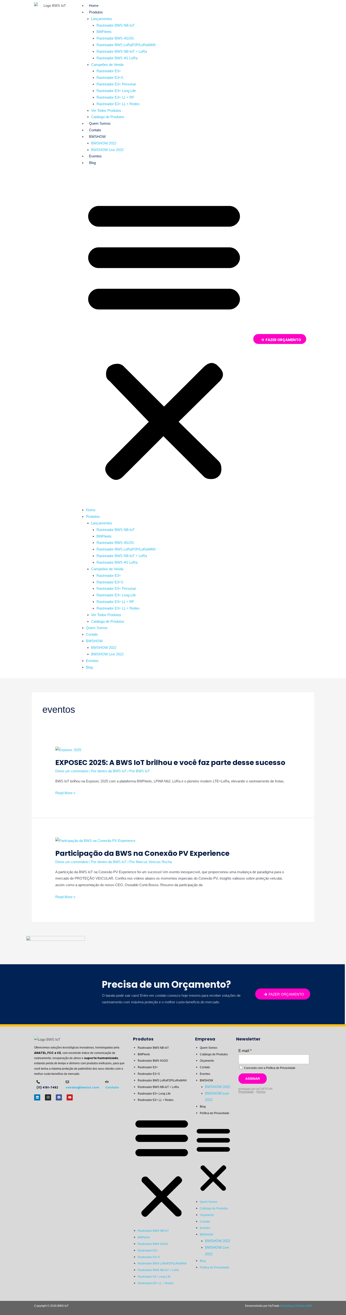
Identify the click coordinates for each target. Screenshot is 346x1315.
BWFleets (104, 32)
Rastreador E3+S (110, 78)
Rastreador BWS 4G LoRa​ (117, 58)
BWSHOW (97, 137)
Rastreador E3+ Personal (116, 84)
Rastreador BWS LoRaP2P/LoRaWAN (126, 45)
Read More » (65, 793)
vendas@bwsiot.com (82, 1087)
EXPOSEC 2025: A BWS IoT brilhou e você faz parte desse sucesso (170, 762)
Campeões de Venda (107, 65)
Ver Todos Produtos (106, 110)
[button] (164, 339)
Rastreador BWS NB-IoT (116, 25)
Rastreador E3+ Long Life (116, 91)
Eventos (95, 156)
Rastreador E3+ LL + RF (115, 97)
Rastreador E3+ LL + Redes (118, 104)
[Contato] (107, 1082)
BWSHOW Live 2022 (107, 150)
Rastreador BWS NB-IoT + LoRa (122, 51)
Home (93, 6)
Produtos (96, 12)
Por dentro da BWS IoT (109, 771)
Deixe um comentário (71, 771)
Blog (92, 163)
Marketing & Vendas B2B (296, 1305)
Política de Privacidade (214, 1113)
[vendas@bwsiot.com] (67, 1082)
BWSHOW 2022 (103, 143)
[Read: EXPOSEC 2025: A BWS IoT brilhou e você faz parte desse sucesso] (68, 750)
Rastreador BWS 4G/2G (115, 38)
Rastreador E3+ (109, 71)
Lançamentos (101, 19)
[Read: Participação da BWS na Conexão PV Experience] (95, 840)
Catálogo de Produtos (107, 117)
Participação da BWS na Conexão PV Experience (142, 853)
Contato (95, 130)
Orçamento (207, 1060)
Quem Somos (100, 123)
